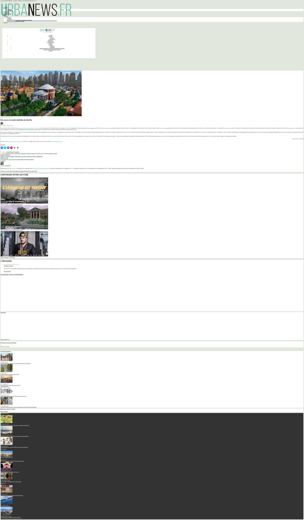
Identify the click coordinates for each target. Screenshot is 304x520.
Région (29, 153)
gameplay (17, 153)
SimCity (33, 153)
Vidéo (55, 153)
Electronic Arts (9, 153)
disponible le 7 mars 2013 (15, 141)
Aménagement (7, 14)
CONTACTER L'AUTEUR (30, 171)
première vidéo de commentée (29, 128)
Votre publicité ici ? (5, 339)
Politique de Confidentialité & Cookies (15, 21)
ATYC (71, 168)
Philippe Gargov (8, 266)
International (10, 10)
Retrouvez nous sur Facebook (8, 342)
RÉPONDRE (7, 271)
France (8, 9)
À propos (6, 16)
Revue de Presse (41, 168)
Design (5, 15)
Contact (5, 22)
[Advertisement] (152, 65)
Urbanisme (6, 11)
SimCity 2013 (40, 153)
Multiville (23, 153)
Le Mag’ (5, 8)
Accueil (5, 7)
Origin (53, 141)
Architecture (7, 13)
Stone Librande (48, 153)
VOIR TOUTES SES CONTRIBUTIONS (12, 171)
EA (4, 153)
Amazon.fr (60, 141)
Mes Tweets (4, 411)
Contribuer (9, 19)
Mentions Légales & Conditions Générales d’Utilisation (19, 20)
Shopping (16, 152)
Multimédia (10, 152)
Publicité (9, 17)
